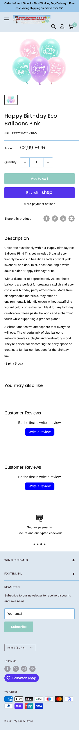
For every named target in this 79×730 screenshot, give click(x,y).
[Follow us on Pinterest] (32, 669)
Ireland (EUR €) (16, 647)
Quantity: (10, 162)
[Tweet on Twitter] (63, 218)
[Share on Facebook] (46, 218)
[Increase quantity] (48, 162)
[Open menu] (6, 19)
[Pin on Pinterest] (55, 218)
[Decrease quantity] (24, 162)
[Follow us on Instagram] (24, 669)
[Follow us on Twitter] (16, 669)
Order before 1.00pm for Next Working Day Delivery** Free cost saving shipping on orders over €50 (39, 6)
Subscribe (19, 627)
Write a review (40, 432)
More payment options (39, 204)
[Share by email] (71, 218)
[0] (71, 26)
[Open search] (53, 26)
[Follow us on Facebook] (7, 669)
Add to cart (39, 178)
